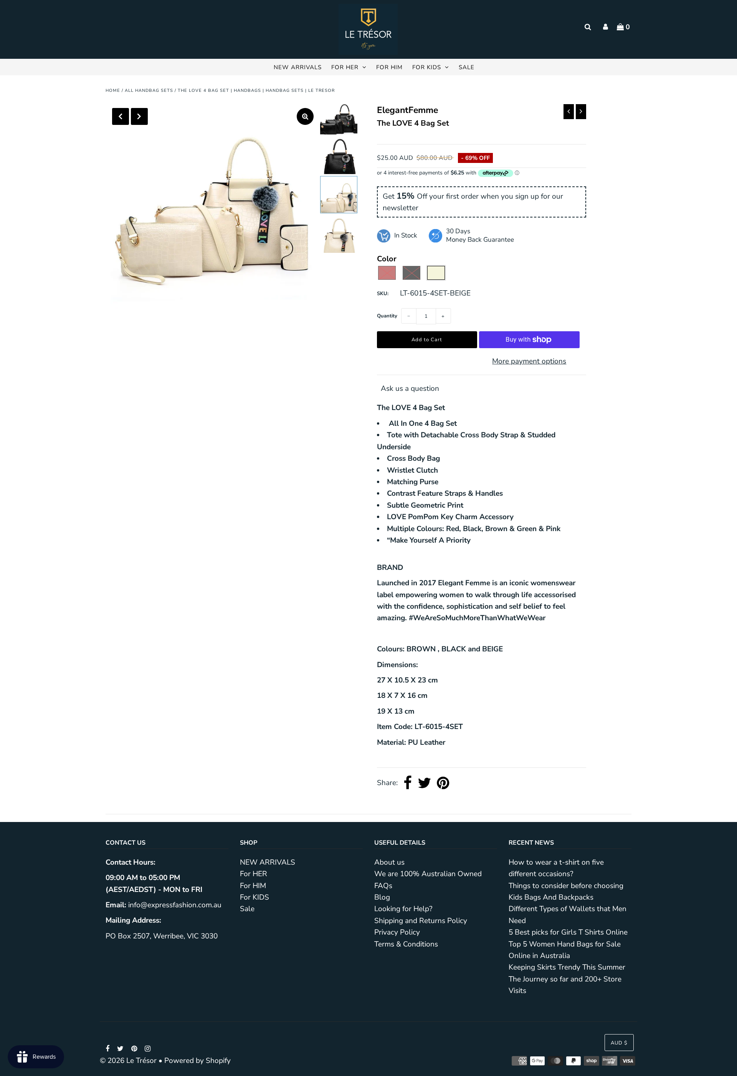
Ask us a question (410, 389)
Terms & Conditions (406, 944)
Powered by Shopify (197, 1061)
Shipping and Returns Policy (420, 921)
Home (113, 90)
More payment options (529, 361)
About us (389, 862)
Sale (466, 67)
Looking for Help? (403, 909)
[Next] (139, 116)
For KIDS (426, 67)
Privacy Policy (397, 932)
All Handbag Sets (149, 90)
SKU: (382, 293)
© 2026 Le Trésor (128, 1061)
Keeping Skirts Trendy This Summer (567, 967)
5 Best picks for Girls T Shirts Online (568, 932)
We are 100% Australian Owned (428, 874)
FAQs (383, 886)
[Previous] (120, 116)
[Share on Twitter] (424, 783)
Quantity (387, 315)
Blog (382, 897)
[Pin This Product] (443, 783)
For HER (345, 67)
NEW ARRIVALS (298, 67)
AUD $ (619, 1042)
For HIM (389, 67)
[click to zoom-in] (305, 116)
